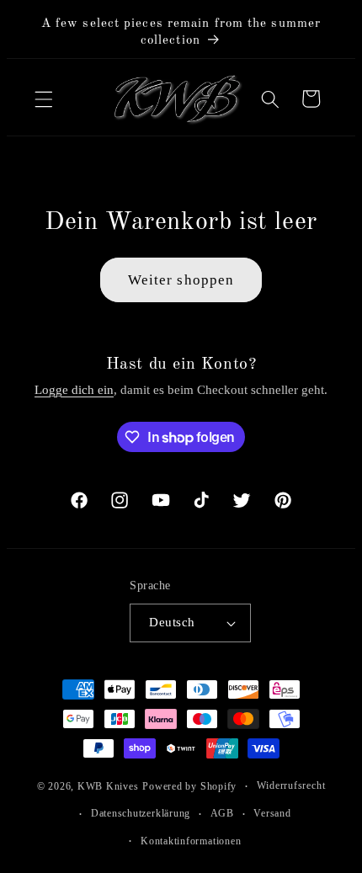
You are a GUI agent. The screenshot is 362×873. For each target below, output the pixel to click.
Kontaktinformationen (184, 838)
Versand (266, 810)
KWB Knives (101, 783)
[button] (44, 97)
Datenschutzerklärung (134, 810)
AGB (215, 810)
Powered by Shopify (183, 783)
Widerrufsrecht (284, 782)
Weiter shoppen (174, 277)
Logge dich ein (68, 385)
